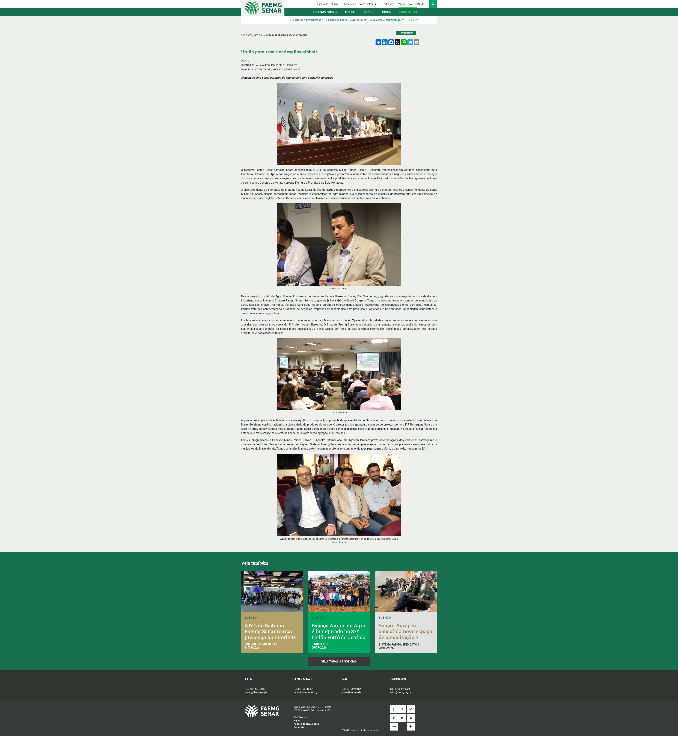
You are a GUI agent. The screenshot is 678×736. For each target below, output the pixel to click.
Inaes (386, 12)
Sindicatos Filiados (336, 19)
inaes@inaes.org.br (351, 692)
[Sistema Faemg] (262, 711)
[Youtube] (402, 718)
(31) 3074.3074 (305, 689)
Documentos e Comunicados (386, 19)
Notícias (411, 19)
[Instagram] (411, 709)
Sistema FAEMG (325, 12)
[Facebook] (394, 709)
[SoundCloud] (394, 726)
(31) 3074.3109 (353, 689)
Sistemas (349, 3)
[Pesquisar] (433, 4)
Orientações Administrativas (305, 19)
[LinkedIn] (394, 718)
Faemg (350, 12)
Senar (369, 12)
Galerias (387, 3)
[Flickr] (411, 718)
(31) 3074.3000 (257, 689)
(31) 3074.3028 (402, 689)
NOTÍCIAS (259, 35)
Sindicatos (408, 12)
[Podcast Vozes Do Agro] (411, 726)
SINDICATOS (247, 35)
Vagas (401, 3)
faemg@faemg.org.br (256, 692)
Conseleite (322, 3)
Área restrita (367, 3)
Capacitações (357, 19)
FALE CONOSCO (417, 3)
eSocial (334, 3)
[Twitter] (402, 709)
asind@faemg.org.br (400, 692)
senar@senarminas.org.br (306, 692)
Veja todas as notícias (339, 661)
